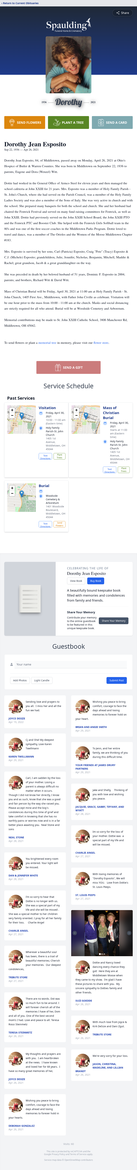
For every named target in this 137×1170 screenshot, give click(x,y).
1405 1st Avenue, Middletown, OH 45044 (55, 444)
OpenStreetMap (72, 1159)
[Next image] (129, 933)
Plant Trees (59, 456)
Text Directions (45, 456)
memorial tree (47, 342)
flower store (100, 342)
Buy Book (95, 581)
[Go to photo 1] (100, 954)
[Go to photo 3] (104, 954)
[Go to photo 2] (102, 954)
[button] (21, 416)
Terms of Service (78, 1154)
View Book (76, 581)
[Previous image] (75, 933)
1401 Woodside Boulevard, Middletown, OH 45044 (55, 512)
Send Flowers (59, 524)
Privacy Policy (58, 1154)
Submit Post (117, 680)
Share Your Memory (113, 620)
